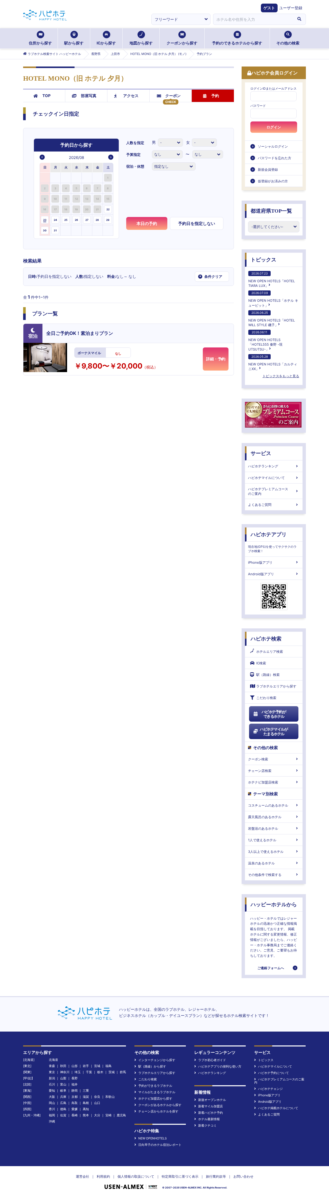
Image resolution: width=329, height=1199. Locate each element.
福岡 (52, 1115)
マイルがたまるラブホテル (156, 1092)
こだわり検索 (266, 698)
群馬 (123, 1072)
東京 (52, 1072)
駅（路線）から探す (152, 1066)
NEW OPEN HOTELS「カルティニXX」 (272, 363)
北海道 (53, 1060)
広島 (63, 1103)
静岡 (74, 1090)
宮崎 (108, 1115)
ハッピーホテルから (274, 904)
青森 (52, 1066)
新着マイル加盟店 (210, 1106)
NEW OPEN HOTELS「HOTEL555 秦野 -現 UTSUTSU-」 (265, 340)
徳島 (63, 1109)
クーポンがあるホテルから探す (159, 1105)
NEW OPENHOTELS (152, 1138)
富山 (63, 1084)
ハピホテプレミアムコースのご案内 (268, 491)
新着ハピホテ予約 (210, 1113)
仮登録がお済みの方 (273, 181)
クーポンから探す (182, 43)
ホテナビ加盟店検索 (263, 782)
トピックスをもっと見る (280, 376)
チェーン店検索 (259, 771)
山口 (97, 1103)
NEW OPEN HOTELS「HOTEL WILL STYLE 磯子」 (271, 319)
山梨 (63, 1078)
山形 (74, 1066)
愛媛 (74, 1109)
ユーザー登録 (290, 7)
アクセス (131, 95)
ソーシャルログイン (273, 146)
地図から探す (141, 43)
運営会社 (82, 1176)
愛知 (52, 1090)
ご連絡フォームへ (270, 968)
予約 (215, 95)
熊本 (86, 1115)
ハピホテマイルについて (266, 478)
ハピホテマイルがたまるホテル (274, 731)
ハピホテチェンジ (270, 1089)
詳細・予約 (215, 358)
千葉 (89, 1072)
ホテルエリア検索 (269, 651)
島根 (86, 1103)
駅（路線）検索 (268, 675)
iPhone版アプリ (260, 562)
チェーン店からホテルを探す (158, 1111)
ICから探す (106, 43)
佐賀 (63, 1115)
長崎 (74, 1115)
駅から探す (74, 43)
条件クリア (210, 276)
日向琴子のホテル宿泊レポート (159, 1145)
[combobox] (253, 19)
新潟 (52, 1078)
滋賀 (86, 1097)
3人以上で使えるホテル (266, 851)
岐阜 (63, 1090)
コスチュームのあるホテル (268, 805)
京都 (74, 1097)
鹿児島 (121, 1115)
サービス (261, 453)
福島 (108, 1066)
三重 (86, 1090)
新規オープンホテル (212, 1100)
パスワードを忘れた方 (274, 158)
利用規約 (103, 1176)
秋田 (63, 1066)
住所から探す (40, 43)
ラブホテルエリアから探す (276, 686)
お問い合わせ (243, 1176)
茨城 (111, 1072)
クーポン (173, 95)
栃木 (100, 1072)
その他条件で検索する (264, 875)
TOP (46, 95)
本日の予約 (146, 223)
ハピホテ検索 (266, 638)
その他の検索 (287, 43)
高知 (86, 1109)
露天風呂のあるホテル (264, 817)
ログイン (274, 127)
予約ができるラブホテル (155, 1086)
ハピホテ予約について (273, 1073)
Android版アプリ (261, 574)
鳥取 (74, 1103)
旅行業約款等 (216, 1176)
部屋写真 (88, 95)
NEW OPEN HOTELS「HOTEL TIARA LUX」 (271, 279)
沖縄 (52, 1121)
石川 (52, 1084)
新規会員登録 (268, 169)
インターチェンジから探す (156, 1060)
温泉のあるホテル (261, 863)
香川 (52, 1109)
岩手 (86, 1066)
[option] (45, 177)
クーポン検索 (258, 759)
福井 (74, 1084)
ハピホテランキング (263, 466)
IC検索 (261, 663)
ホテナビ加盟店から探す (155, 1098)
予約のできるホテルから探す (237, 43)
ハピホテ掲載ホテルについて (278, 1108)
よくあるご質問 (259, 505)
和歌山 (110, 1097)
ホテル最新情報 (209, 1119)
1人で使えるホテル (262, 840)
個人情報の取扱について (135, 1176)
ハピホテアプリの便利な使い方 (219, 1066)
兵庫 (63, 1097)
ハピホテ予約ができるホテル (274, 714)
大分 (97, 1115)
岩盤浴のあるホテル (263, 828)
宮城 (97, 1066)
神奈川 (64, 1072)
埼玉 (78, 1072)
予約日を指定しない (196, 223)
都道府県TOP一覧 (271, 211)
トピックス (263, 259)
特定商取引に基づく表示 (180, 1176)
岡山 (52, 1103)
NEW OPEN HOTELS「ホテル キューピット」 (273, 299)
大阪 (52, 1097)
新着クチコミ (207, 1125)
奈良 (97, 1097)
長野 (74, 1078)
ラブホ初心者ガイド (212, 1060)
